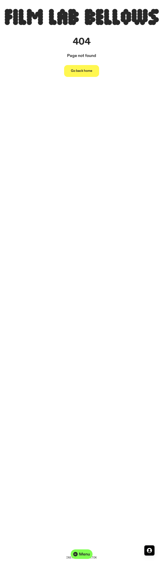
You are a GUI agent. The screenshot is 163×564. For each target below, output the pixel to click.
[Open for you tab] (149, 550)
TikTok (92, 557)
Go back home (81, 71)
